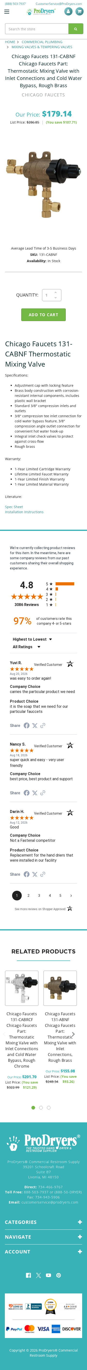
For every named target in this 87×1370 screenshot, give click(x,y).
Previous (3, 1034)
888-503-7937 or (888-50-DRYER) (43, 1192)
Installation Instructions (24, 512)
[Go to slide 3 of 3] (49, 1108)
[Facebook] (28, 1275)
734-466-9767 (43, 1187)
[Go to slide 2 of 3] (41, 1108)
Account (69, 11)
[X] (38, 1275)
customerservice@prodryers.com (43, 1202)
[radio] (61, 583)
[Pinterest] (58, 1275)
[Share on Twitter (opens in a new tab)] (35, 726)
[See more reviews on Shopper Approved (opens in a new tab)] (42, 726)
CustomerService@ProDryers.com (59, 4)
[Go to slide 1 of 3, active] (33, 1108)
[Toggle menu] (6, 11)
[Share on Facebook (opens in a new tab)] (26, 726)
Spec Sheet (14, 506)
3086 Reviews (29, 604)
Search (76, 29)
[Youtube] (48, 1275)
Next (73, 1034)
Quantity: (27, 295)
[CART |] (80, 11)
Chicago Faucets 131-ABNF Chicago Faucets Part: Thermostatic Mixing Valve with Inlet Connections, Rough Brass (60, 1037)
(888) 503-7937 (15, 4)
